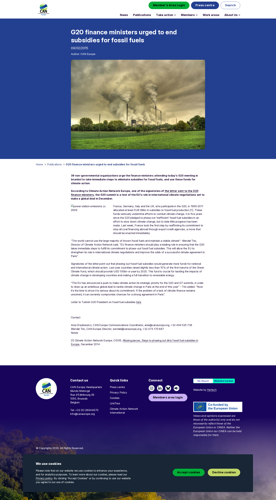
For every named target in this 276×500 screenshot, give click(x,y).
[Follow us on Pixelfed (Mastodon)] (168, 388)
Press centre (117, 387)
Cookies (115, 398)
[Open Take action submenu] (175, 15)
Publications (142, 15)
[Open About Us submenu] (239, 15)
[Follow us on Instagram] (152, 388)
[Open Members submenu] (197, 15)
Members (188, 15)
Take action (164, 15)
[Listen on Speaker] (176, 388)
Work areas (211, 15)
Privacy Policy (118, 392)
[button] (169, 5)
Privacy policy (44, 478)
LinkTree (115, 403)
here (138, 302)
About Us (231, 15)
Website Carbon (223, 380)
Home (39, 164)
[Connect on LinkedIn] (160, 388)
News (124, 15)
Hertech (212, 389)
